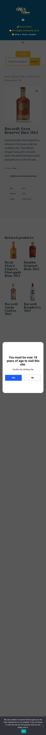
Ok (23, 731)
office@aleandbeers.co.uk (25, 30)
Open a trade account (25, 34)
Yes (13, 378)
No (32, 378)
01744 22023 (26, 27)
